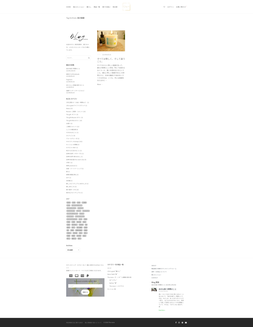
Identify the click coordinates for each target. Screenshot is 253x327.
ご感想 (84, 202)
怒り (73, 227)
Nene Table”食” (112, 274)
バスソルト (70, 216)
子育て (68, 163)
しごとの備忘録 (71, 129)
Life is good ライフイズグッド (75, 105)
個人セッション (78, 7)
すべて (109, 268)
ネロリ (82, 213)
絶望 (73, 236)
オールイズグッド (77, 205)
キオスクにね (70, 211)
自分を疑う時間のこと (73, 69)
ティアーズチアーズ (72, 213)
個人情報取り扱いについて (93, 323)
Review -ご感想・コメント (74, 111)
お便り (68, 123)
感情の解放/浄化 (71, 175)
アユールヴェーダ (71, 138)
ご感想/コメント (71, 126)
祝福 (68, 236)
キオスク (80, 208)
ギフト (78, 211)
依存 (84, 222)
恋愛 (85, 227)
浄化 (80, 233)
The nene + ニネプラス (116, 286)
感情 (72, 230)
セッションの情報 (71, 144)
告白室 (115, 7)
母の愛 (75, 233)
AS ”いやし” (113, 280)
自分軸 (79, 236)
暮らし (89, 7)
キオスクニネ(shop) (72, 141)
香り (79, 238)
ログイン (170, 7)
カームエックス (71, 208)
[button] (89, 58)
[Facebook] (175, 322)
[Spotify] (182, 322)
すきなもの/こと (71, 132)
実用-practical (70, 166)
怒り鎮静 (79, 227)
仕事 (73, 222)
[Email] (186, 322)
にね (68, 205)
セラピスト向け (71, 147)
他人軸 (79, 222)
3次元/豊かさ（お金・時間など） (76, 102)
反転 (68, 225)
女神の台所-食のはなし (73, 156)
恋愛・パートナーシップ (73, 169)
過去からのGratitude (72, 74)
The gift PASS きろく (72, 120)
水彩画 (68, 181)
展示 (68, 227)
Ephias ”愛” (113, 283)
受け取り (74, 225)
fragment (69, 80)
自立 (84, 236)
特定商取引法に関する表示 (74, 323)
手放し (69, 233)
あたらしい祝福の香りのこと (75, 85)
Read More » (162, 310)
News (68, 108)
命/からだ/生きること (73, 151)
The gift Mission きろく (73, 117)
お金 (78, 202)
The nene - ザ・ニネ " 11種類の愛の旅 (119, 277)
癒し (85, 233)
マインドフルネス (72, 219)
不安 (85, 219)
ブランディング (80, 216)
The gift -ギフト (71, 114)
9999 (68, 202)
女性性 (81, 225)
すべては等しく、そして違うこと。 (111, 60)
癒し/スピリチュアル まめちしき (76, 184)
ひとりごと (69, 135)
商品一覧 (97, 7)
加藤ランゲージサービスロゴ (75, 91)
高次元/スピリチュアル (73, 193)
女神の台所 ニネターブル (74, 153)
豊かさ (74, 238)
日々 (67, 178)
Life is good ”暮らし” (114, 271)
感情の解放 (79, 230)
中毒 (68, 222)
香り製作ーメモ (71, 190)
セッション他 (111, 289)
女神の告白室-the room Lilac (75, 160)
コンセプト (86, 211)
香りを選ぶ (106, 7)
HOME (68, 7)
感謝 (85, 230)
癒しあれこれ (70, 187)
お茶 (74, 202)
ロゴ (80, 219)
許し (68, 238)
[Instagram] (179, 322)
